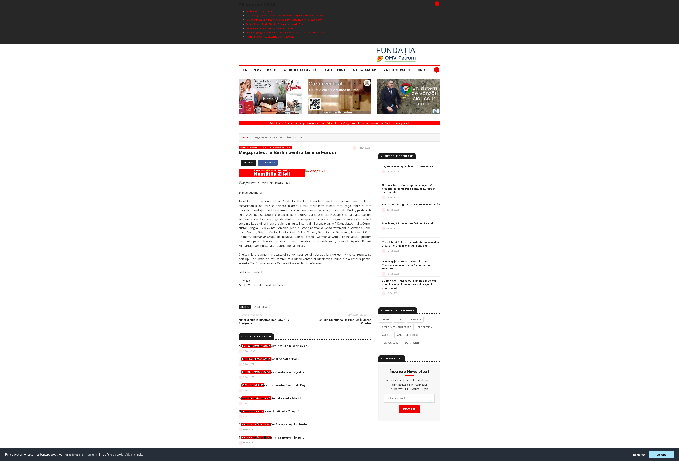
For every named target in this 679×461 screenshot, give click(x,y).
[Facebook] (437, 3)
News (258, 70)
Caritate (415, 319)
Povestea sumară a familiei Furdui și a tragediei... (272, 372)
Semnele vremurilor (397, 70)
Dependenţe (412, 342)
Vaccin (386, 335)
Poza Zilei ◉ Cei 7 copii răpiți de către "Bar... (269, 359)
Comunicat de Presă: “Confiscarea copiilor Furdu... (274, 424)
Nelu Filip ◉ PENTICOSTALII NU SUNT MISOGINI (270, 36)
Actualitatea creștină (300, 70)
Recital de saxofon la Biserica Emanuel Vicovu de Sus (274, 24)
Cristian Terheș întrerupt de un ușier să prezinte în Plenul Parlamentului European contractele (408, 189)
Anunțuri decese (407, 335)
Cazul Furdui (261, 306)
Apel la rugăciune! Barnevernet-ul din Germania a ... (274, 345)
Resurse (272, 70)
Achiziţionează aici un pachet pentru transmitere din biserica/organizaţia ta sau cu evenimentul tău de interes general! (340, 123)
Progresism (425, 327)
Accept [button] (661, 454)
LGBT (400, 319)
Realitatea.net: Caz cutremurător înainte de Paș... (273, 385)
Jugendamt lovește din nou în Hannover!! (407, 166)
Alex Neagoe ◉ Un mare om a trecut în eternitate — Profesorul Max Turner (286, 32)
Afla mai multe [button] (134, 454)
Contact (423, 70)
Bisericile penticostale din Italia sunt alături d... (271, 398)
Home (245, 70)
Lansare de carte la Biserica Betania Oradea (269, 28)
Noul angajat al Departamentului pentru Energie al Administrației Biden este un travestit (406, 265)
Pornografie (390, 342)
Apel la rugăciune (365, 70)
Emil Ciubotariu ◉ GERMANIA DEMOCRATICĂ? (411, 204)
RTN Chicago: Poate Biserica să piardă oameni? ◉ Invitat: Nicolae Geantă (284, 15)
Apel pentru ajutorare (396, 327)
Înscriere (409, 409)
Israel (341, 70)
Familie (328, 70)
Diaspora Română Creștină (277, 147)
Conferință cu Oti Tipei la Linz (261, 11)
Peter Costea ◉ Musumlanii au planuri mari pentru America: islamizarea (284, 19)
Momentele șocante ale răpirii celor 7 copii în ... (271, 411)
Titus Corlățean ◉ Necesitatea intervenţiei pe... (271, 437)
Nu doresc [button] (639, 454)
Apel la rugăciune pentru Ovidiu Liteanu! (407, 223)
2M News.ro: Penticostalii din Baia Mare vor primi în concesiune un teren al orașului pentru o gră (409, 284)
